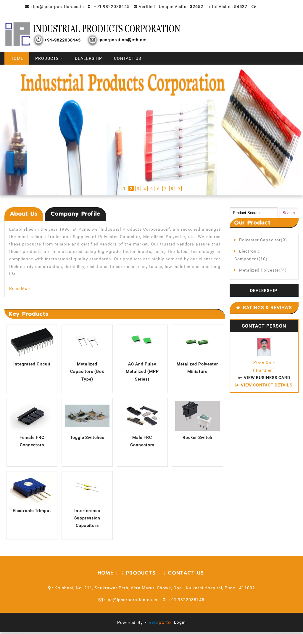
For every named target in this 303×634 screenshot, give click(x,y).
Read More (20, 288)
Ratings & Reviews (267, 307)
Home (16, 58)
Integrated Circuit (32, 364)
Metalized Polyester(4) (263, 270)
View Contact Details (266, 385)
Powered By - (144, 622)
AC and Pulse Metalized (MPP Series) (142, 371)
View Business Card (266, 377)
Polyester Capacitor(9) (263, 239)
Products (47, 58)
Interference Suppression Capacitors (87, 518)
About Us (23, 213)
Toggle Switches (87, 437)
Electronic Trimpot (32, 510)
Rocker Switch (197, 437)
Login (180, 622)
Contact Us (127, 58)
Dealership (88, 58)
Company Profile (75, 213)
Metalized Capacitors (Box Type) (87, 371)
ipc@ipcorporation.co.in (58, 6)
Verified (146, 6)
